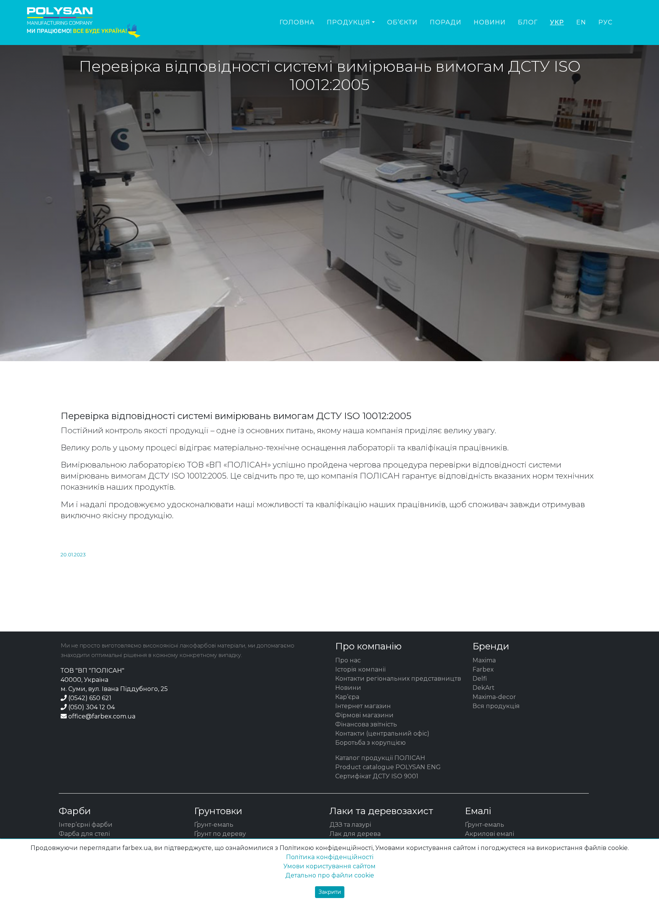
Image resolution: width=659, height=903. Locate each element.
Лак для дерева (355, 833)
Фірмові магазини (364, 715)
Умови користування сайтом (329, 866)
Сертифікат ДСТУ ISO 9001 (376, 776)
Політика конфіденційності (329, 857)
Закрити (329, 892)
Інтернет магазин (363, 706)
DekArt (484, 687)
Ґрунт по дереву (220, 833)
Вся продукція (496, 706)
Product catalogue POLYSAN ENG (388, 767)
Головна (297, 22)
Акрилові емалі (489, 833)
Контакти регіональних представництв (398, 678)
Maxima (484, 660)
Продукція (348, 22)
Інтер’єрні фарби (86, 824)
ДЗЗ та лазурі (350, 824)
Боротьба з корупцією (370, 742)
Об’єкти (402, 22)
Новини (490, 22)
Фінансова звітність (366, 724)
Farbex (483, 669)
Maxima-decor (494, 697)
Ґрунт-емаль (213, 824)
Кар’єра (347, 697)
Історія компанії (360, 669)
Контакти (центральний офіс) (382, 733)
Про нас (348, 660)
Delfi (480, 678)
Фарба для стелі (84, 833)
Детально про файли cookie (329, 875)
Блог (528, 22)
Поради (445, 22)
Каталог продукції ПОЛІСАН (380, 758)
